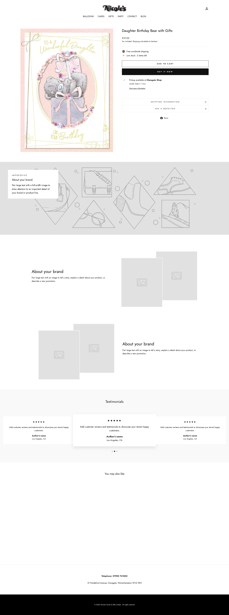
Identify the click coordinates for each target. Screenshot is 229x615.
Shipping (136, 41)
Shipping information (165, 102)
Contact (132, 16)
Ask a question (165, 108)
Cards (101, 16)
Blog (143, 16)
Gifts (111, 16)
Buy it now (165, 71)
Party (121, 16)
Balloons (88, 16)
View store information (137, 88)
